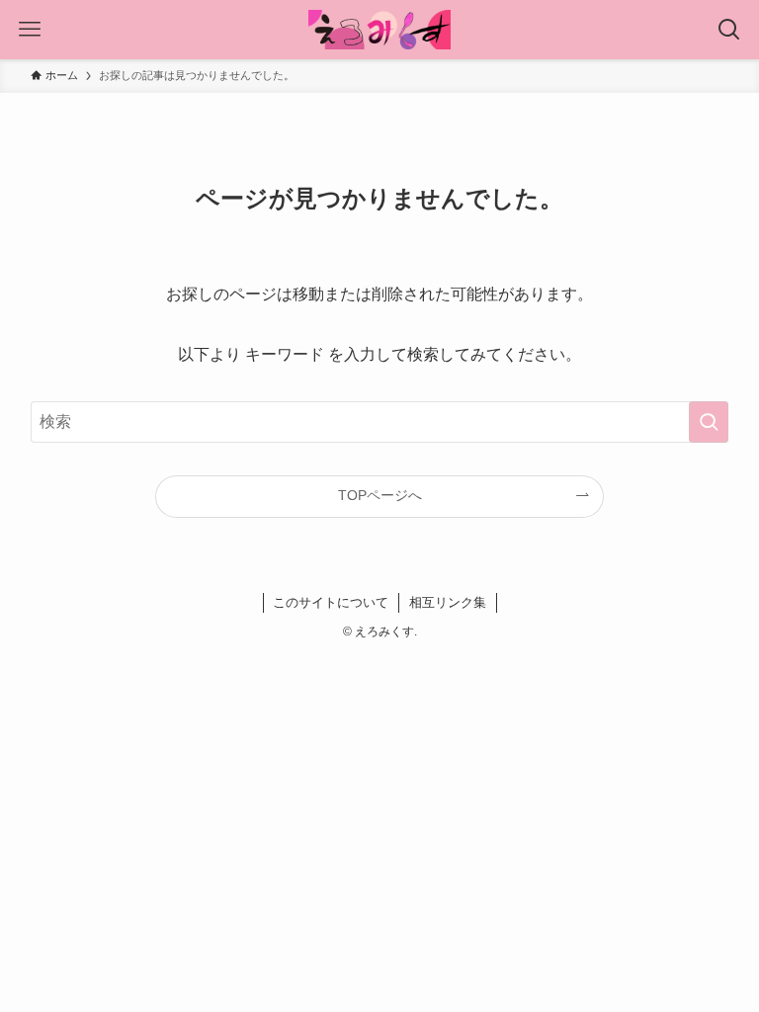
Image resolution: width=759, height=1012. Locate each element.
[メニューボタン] (29, 29)
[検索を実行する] (708, 422)
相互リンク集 (447, 602)
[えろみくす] (379, 29)
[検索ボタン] (729, 29)
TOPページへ (380, 495)
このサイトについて (330, 602)
